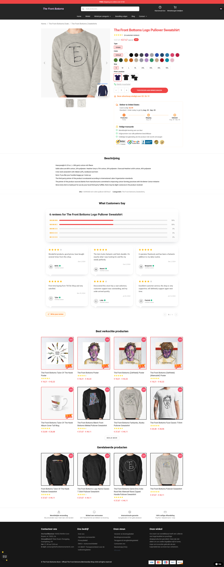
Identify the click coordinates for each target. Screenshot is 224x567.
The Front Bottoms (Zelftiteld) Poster (129, 373)
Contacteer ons (119, 544)
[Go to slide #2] (81, 103)
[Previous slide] (44, 63)
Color (116, 51)
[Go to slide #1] (69, 103)
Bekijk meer (112, 438)
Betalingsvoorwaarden (122, 537)
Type (115, 44)
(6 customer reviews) (131, 35)
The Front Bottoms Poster (88, 373)
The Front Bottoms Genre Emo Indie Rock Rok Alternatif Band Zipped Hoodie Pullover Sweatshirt (128, 492)
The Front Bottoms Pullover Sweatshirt (166, 489)
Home (43, 24)
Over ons (81, 534)
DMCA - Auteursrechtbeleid (87, 544)
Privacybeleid (83, 540)
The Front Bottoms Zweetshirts (84, 24)
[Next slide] (106, 63)
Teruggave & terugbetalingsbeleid (126, 540)
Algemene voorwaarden (86, 537)
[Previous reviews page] (165, 315)
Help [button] (219, 564)
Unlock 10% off (5, 556)
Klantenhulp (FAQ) (120, 547)
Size (115, 64)
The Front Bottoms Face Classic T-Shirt (166, 423)
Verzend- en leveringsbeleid (124, 534)
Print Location (119, 72)
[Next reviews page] (176, 315)
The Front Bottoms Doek (59, 24)
